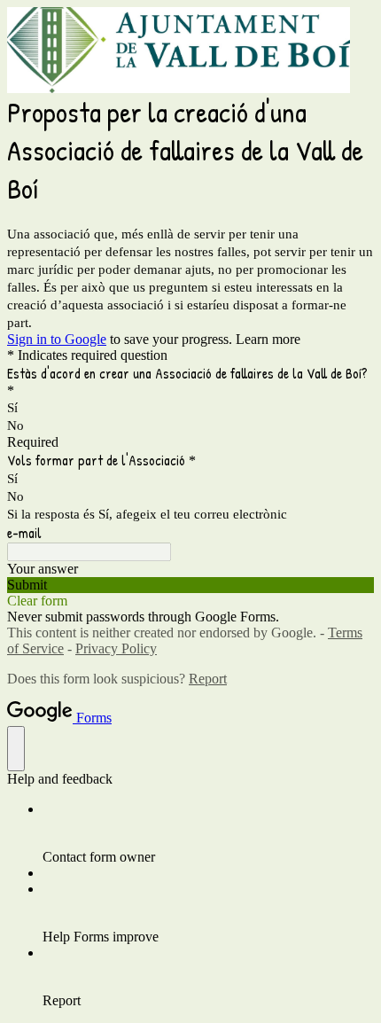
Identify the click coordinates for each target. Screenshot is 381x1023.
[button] (190, 585)
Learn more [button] (268, 339)
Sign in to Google (56, 339)
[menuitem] (208, 833)
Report (208, 678)
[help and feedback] (16, 748)
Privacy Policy (116, 648)
